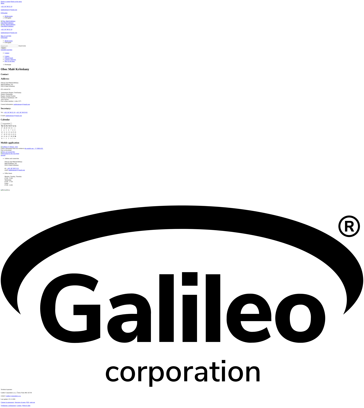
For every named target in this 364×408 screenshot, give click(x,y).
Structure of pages (20, 402)
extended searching (6, 50)
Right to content (5, 1)
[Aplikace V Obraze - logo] (9, 147)
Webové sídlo (26, 405)
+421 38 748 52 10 (9, 112)
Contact (7, 53)
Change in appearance (7, 402)
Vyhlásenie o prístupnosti (8, 405)
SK (9, 16)
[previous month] (1, 124)
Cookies (18, 405)
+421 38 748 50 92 (21, 112)
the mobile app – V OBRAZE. (34, 148)
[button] (4, 13)
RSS (27, 402)
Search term (22, 46)
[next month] (11, 124)
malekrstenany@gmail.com (22, 104)
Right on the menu (16, 1)
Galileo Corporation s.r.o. (13, 396)
